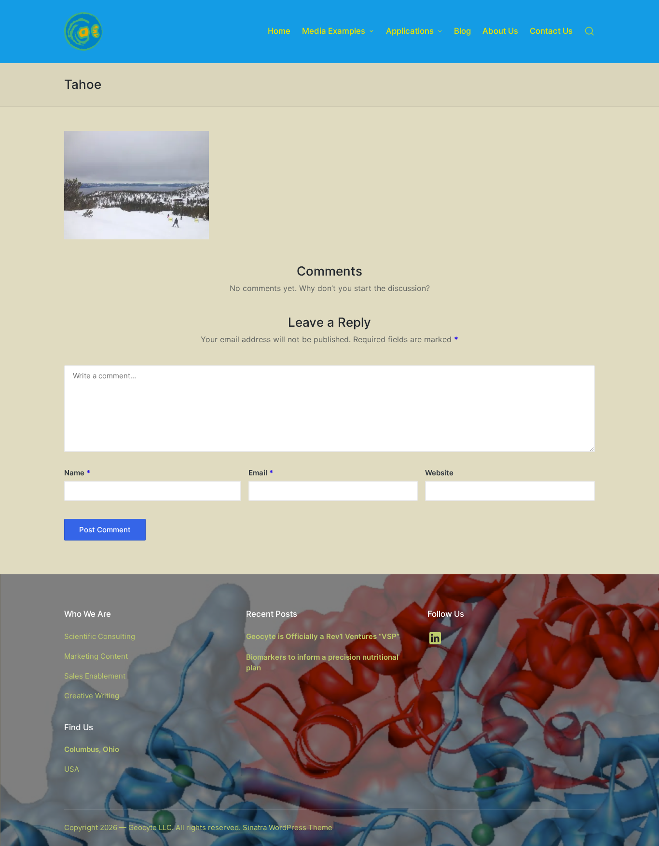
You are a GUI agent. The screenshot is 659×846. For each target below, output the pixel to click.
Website (439, 472)
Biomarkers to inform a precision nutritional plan (322, 662)
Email (260, 472)
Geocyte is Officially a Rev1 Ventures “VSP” (322, 636)
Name (77, 472)
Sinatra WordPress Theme (287, 827)
